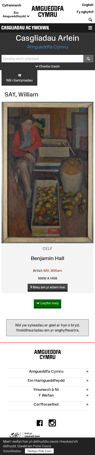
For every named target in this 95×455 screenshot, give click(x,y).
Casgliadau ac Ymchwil (25, 28)
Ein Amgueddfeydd (15, 14)
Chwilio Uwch (49, 66)
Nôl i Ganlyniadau (19, 80)
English (87, 5)
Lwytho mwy (49, 303)
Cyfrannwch (11, 5)
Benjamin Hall (47, 258)
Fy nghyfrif (85, 12)
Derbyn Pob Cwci (39, 451)
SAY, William (52, 270)
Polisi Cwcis (42, 446)
